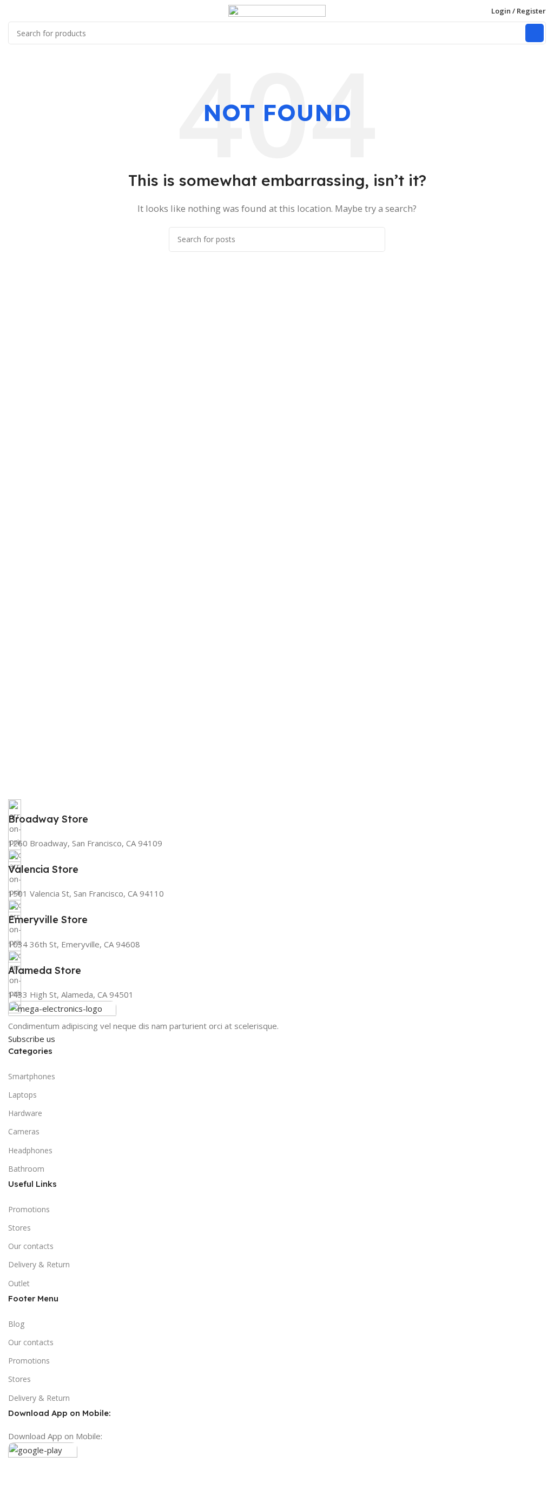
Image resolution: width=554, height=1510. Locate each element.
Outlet (19, 1283)
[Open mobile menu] (12, 11)
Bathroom (26, 1169)
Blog (16, 1324)
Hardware (25, 1113)
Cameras (23, 1131)
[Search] (534, 33)
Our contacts (31, 1246)
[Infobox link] (277, 812)
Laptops (22, 1095)
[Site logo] (277, 9)
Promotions (29, 1209)
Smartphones (31, 1076)
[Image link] (62, 1009)
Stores (19, 1227)
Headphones (30, 1150)
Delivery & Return (39, 1264)
